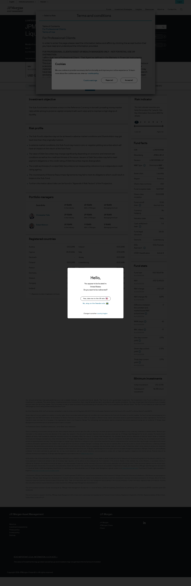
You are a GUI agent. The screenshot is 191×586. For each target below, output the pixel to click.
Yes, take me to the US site (94, 298)
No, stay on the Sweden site (94, 303)
